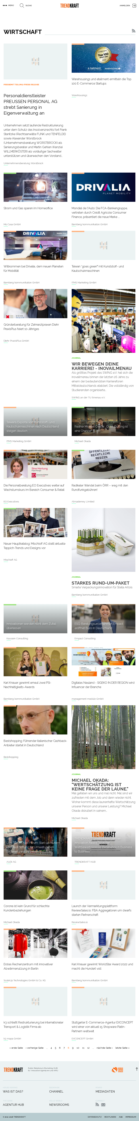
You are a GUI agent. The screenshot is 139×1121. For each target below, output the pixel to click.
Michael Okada (83, 441)
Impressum (130, 1117)
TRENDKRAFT (20, 1117)
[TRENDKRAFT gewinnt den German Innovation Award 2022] (117, 1071)
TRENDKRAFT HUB (85, 861)
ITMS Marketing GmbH (84, 282)
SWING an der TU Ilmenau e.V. (88, 397)
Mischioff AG (10, 559)
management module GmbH (88, 698)
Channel (56, 1091)
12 (88, 1047)
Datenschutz (95, 1117)
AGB (121, 1117)
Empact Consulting (85, 638)
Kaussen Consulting (17, 638)
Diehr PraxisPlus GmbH (16, 340)
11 (83, 1047)
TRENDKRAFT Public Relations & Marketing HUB (70, 5)
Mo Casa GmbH (12, 224)
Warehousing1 (79, 95)
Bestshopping (11, 757)
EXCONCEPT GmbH (82, 1038)
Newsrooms (59, 1104)
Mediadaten (105, 1091)
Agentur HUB (13, 1104)
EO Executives (11, 501)
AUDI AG (11, 861)
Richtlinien (110, 1117)
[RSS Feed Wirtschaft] (133, 32)
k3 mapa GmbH (12, 1038)
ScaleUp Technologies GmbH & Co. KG (25, 980)
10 (78, 1047)
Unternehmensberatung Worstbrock (23, 163)
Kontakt (103, 1105)
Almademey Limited (83, 501)
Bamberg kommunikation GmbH (90, 224)
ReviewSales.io (80, 922)
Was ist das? (13, 1091)
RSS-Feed (97, 1104)
